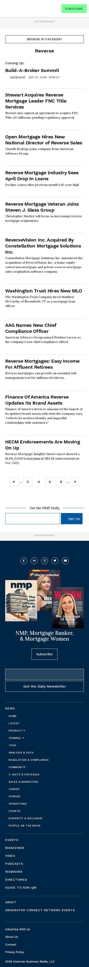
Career (14, 789)
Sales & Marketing (23, 781)
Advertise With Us (17, 929)
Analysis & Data (21, 752)
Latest (14, 723)
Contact (10, 944)
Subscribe (74, 8)
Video (10, 855)
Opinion (14, 796)
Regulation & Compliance (29, 759)
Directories (16, 879)
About (10, 902)
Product (16, 730)
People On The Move (24, 825)
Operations (18, 803)
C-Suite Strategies (24, 774)
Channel (15, 737)
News (10, 708)
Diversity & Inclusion (25, 818)
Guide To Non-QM (21, 887)
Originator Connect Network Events (40, 910)
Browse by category (44, 39)
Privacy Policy (14, 952)
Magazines (14, 847)
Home (13, 716)
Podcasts (14, 863)
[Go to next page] (75, 481)
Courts (15, 811)
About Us (11, 936)
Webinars (13, 871)
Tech (12, 745)
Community (17, 767)
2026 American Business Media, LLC (30, 961)
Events (11, 840)
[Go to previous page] (13, 481)
